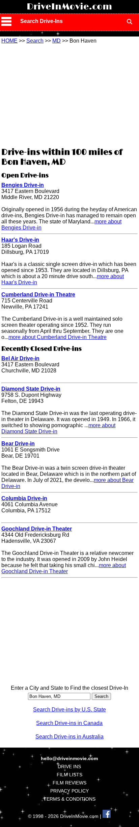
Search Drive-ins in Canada (69, 723)
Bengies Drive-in (22, 185)
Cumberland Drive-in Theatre (38, 294)
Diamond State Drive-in (30, 389)
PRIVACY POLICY (69, 791)
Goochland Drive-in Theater (36, 529)
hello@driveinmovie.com (69, 758)
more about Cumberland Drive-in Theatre (57, 337)
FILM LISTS (69, 774)
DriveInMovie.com (69, 6)
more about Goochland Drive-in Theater (63, 568)
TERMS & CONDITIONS (69, 799)
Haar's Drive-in (20, 240)
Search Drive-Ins (41, 21)
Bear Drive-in (18, 443)
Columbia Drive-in (24, 498)
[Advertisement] (69, 94)
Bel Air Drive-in (20, 358)
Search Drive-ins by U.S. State (69, 709)
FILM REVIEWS (69, 782)
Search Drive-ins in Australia (69, 736)
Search (35, 41)
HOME (9, 41)
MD (56, 41)
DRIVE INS (69, 766)
